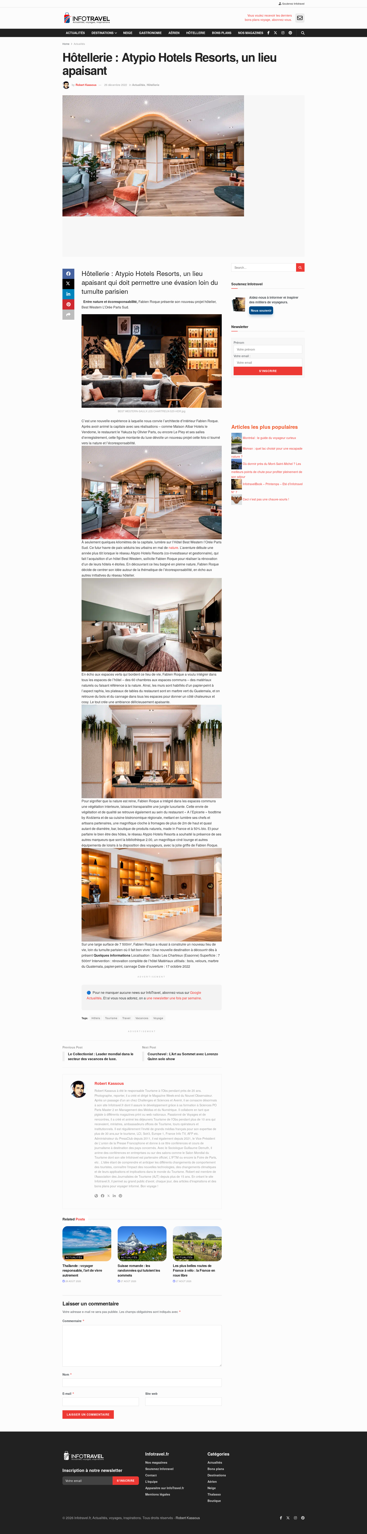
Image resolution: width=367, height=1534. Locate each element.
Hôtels (96, 1018)
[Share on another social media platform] (68, 315)
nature (173, 547)
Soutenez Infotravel (293, 3)
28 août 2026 (73, 1281)
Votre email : (242, 356)
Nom (67, 1374)
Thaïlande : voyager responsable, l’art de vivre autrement (82, 1270)
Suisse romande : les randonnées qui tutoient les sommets (139, 1270)
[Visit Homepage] (86, 18)
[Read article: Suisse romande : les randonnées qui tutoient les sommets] (142, 1243)
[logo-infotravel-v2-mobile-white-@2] (83, 1456)
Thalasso (214, 1494)
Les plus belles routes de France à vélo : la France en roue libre (194, 1270)
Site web (151, 1393)
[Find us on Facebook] (268, 33)
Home (65, 43)
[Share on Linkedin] (68, 294)
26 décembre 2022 (115, 85)
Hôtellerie (195, 33)
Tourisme (111, 1018)
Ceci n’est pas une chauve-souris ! (266, 499)
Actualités (75, 33)
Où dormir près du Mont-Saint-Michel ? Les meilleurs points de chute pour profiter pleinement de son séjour (266, 470)
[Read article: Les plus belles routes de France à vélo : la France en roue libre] (197, 1243)
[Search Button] (303, 33)
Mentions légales (157, 1494)
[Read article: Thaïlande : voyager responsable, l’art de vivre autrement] (86, 1243)
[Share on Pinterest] (68, 304)
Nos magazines (250, 33)
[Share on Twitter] (68, 284)
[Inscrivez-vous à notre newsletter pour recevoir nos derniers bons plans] (300, 18)
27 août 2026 (128, 1281)
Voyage (158, 1018)
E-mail (68, 1393)
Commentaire (73, 1321)
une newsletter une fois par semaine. (174, 998)
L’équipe (151, 1481)
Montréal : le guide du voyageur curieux (269, 437)
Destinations (102, 33)
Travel (126, 1018)
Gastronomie (150, 33)
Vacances (142, 1018)
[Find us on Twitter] (275, 33)
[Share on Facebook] (68, 274)
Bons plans (221, 33)
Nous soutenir (261, 310)
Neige (127, 33)
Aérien (173, 33)
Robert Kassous (86, 85)
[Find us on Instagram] (282, 33)
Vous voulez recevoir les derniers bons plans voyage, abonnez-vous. (268, 17)
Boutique (214, 1500)
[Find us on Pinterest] (290, 33)
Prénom (239, 342)
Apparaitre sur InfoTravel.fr (164, 1488)
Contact (151, 1475)
